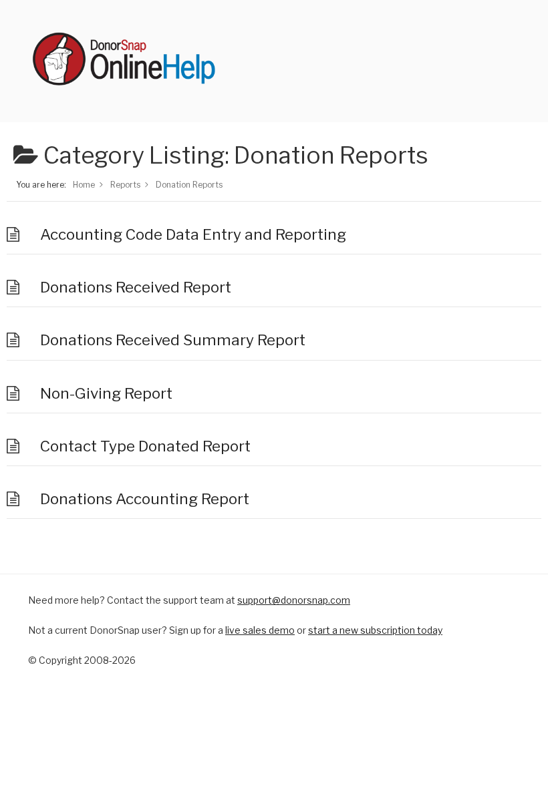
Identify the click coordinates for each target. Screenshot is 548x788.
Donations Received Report (135, 287)
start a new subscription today (375, 630)
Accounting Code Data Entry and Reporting (193, 234)
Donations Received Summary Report (172, 340)
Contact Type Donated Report (145, 446)
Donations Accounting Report (144, 498)
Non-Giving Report (106, 393)
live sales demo (260, 630)
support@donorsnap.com (293, 600)
